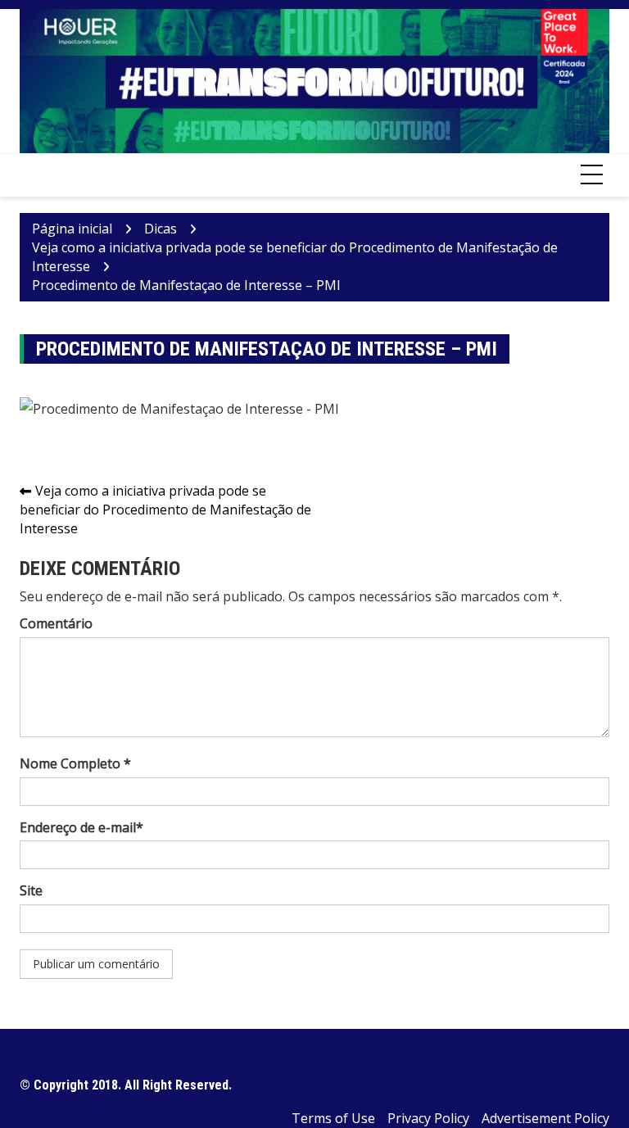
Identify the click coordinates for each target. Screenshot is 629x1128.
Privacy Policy (428, 1118)
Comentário (56, 623)
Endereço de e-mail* (81, 827)
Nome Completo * (75, 763)
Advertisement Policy (545, 1118)
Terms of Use (333, 1118)
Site (31, 890)
